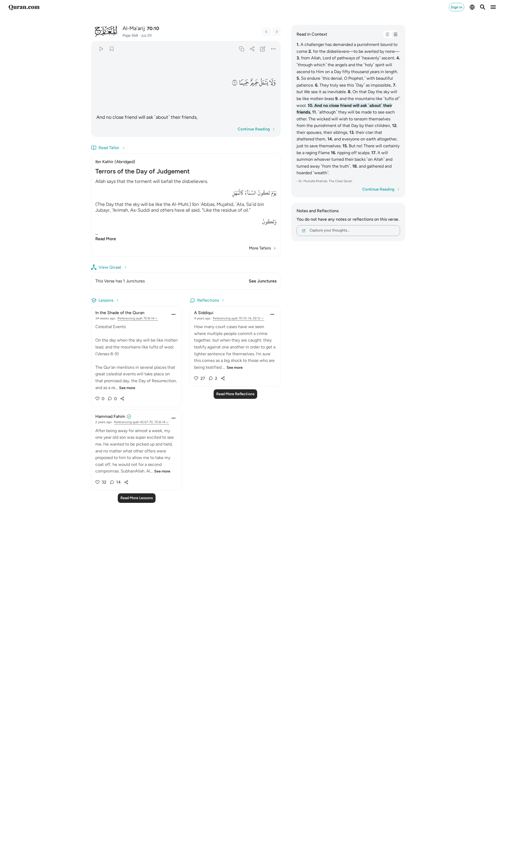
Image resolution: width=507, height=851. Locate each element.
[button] (272, 83)
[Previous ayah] (266, 31)
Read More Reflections (235, 394)
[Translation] (395, 34)
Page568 (130, 35)
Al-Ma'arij (134, 28)
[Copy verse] (241, 48)
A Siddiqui (203, 312)
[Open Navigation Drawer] (493, 7)
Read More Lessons (136, 498)
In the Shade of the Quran (119, 312)
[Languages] (472, 7)
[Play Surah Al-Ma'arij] (101, 48)
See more (127, 388)
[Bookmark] (111, 48)
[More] (273, 48)
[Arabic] (387, 34)
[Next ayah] (276, 31)
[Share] (252, 48)
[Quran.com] (24, 7)
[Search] (482, 7)
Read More (105, 238)
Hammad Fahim (110, 416)
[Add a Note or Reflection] (262, 48)
